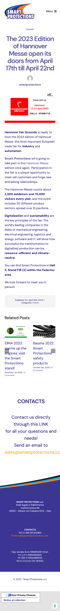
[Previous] (7, 351)
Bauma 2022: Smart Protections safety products (43, 353)
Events (30, 29)
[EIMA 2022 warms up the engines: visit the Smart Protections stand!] (16, 331)
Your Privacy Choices (23, 595)
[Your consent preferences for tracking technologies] (55, 606)
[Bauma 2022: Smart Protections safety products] (44, 331)
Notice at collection (14, 600)
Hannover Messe (37, 163)
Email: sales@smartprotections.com (30, 535)
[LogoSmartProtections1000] (20, 3)
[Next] (53, 351)
